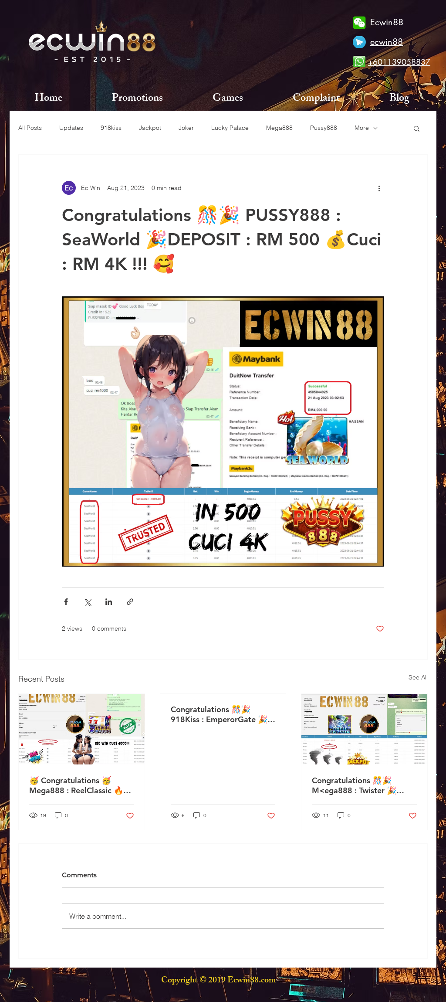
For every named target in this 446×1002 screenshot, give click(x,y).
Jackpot (150, 128)
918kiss (111, 128)
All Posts (30, 128)
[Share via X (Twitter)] (87, 602)
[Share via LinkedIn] (109, 602)
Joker (186, 128)
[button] (416, 128)
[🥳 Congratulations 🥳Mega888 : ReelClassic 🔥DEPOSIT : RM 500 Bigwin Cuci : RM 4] (82, 729)
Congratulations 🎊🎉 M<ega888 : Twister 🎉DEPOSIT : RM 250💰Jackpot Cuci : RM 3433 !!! (360, 785)
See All (418, 677)
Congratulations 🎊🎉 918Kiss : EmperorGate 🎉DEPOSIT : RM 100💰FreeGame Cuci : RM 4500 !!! (223, 714)
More (362, 128)
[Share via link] (130, 602)
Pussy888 (323, 128)
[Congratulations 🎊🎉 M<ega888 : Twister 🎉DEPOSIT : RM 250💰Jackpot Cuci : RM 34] (364, 729)
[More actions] (379, 188)
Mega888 (279, 128)
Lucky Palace (230, 128)
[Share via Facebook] (66, 602)
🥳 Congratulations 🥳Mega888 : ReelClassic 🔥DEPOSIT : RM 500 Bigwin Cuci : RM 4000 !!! (77, 785)
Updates (71, 128)
